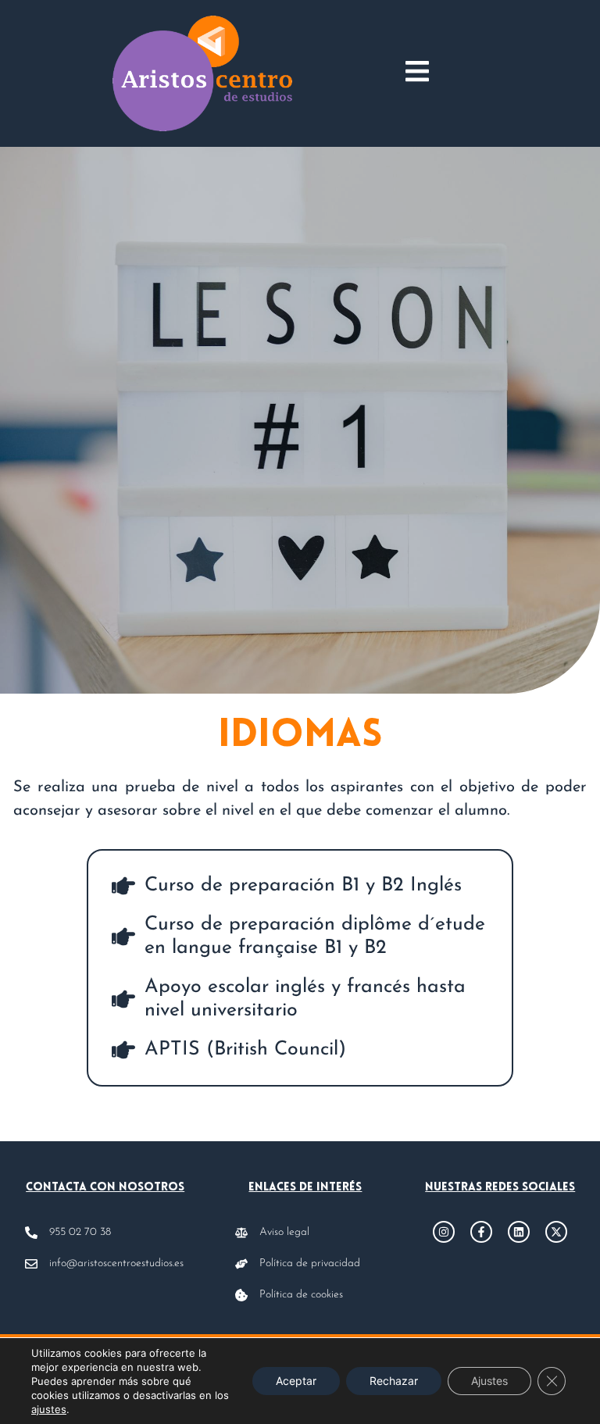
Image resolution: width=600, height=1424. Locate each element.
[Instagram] (444, 1232)
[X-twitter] (556, 1232)
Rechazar (394, 1380)
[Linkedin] (519, 1232)
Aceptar (296, 1380)
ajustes (48, 1409)
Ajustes (489, 1380)
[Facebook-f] (481, 1232)
